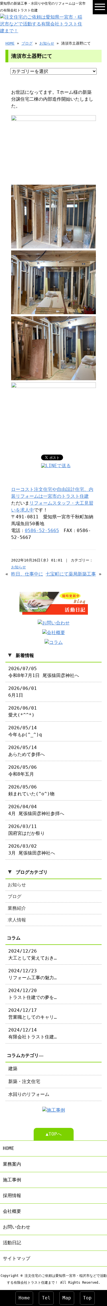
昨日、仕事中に (27, 574)
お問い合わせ (16, 1227)
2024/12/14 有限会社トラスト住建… (32, 1033)
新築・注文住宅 (24, 1081)
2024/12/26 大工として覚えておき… (32, 954)
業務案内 (12, 1164)
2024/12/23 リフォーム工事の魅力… (32, 974)
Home (24, 1298)
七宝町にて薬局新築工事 (71, 574)
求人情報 (17, 920)
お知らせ (46, 43)
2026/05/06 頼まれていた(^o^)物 (31, 790)
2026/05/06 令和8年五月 (22, 771)
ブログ (27, 43)
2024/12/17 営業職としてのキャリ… (32, 1014)
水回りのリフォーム (28, 1094)
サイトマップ (16, 1258)
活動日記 (12, 1242)
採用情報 (12, 1195)
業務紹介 (17, 908)
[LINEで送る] (56, 465)
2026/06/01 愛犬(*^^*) (22, 711)
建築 (12, 1068)
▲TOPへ (54, 1134)
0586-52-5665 (42, 530)
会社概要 (12, 1211)
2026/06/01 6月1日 (22, 692)
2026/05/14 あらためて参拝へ (26, 751)
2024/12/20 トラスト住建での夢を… (32, 994)
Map (66, 1298)
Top (87, 1298)
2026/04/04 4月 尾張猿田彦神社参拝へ (36, 810)
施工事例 (12, 1179)
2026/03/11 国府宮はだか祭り (26, 830)
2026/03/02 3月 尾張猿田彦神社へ (31, 849)
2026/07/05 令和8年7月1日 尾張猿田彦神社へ (43, 672)
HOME (10, 43)
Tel (46, 1298)
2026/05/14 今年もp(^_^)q (25, 731)
